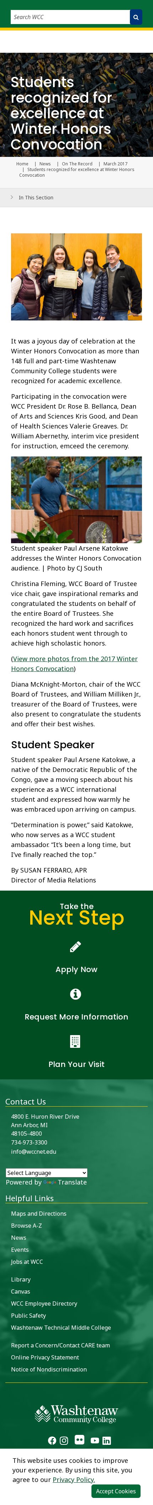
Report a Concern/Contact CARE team (60, 1345)
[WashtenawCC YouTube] (95, 1441)
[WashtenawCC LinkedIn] (106, 1441)
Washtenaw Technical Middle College (61, 1327)
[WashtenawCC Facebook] (52, 1441)
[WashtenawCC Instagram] (64, 1441)
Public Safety (28, 1315)
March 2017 (115, 164)
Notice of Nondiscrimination (49, 1369)
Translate (72, 1182)
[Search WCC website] (136, 17)
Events (20, 1250)
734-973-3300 (29, 1142)
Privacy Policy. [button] (74, 1479)
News (45, 164)
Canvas (20, 1291)
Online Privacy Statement (45, 1357)
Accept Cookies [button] (116, 1491)
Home (22, 164)
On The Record (77, 164)
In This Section (36, 197)
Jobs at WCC (27, 1262)
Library (21, 1279)
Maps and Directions (39, 1213)
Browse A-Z (26, 1225)
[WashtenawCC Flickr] (79, 1441)
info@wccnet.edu (33, 1151)
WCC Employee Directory (44, 1303)
